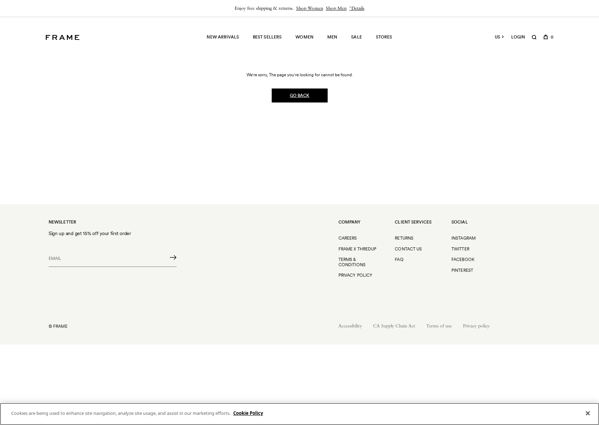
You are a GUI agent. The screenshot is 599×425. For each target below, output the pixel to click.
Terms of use (439, 326)
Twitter (460, 249)
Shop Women (309, 9)
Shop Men (336, 9)
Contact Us (408, 249)
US (497, 37)
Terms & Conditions (351, 262)
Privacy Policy (355, 275)
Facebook (463, 259)
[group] (299, 8)
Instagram (463, 238)
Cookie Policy (248, 413)
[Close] (588, 413)
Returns (404, 238)
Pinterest (462, 270)
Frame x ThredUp (357, 249)
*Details (356, 9)
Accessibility (350, 326)
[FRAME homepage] (62, 37)
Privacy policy (476, 326)
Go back (299, 95)
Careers (347, 238)
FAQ (399, 259)
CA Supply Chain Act (394, 326)
